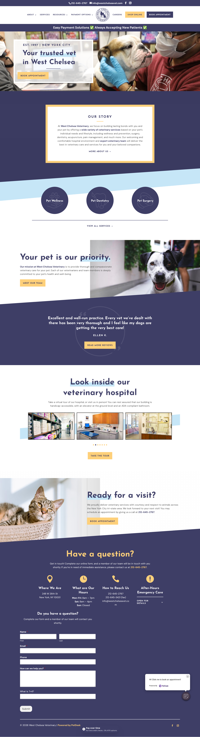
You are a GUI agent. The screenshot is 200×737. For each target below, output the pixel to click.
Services (45, 15)
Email (23, 646)
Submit (26, 708)
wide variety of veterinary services (100, 129)
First (22, 641)
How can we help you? (32, 668)
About (30, 15)
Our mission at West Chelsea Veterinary (42, 266)
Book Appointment (160, 15)
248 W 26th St (50, 593)
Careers (117, 15)
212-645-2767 (79, 3)
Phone (23, 657)
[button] (186, 696)
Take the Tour (100, 456)
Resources (59, 15)
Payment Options (81, 15)
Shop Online (135, 15)
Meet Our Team (32, 283)
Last (61, 641)
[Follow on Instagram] (178, 725)
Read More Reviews (100, 345)
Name (24, 632)
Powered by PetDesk (69, 725)
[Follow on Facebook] (172, 725)
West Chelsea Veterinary (75, 126)
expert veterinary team (113, 140)
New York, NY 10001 (49, 597)
